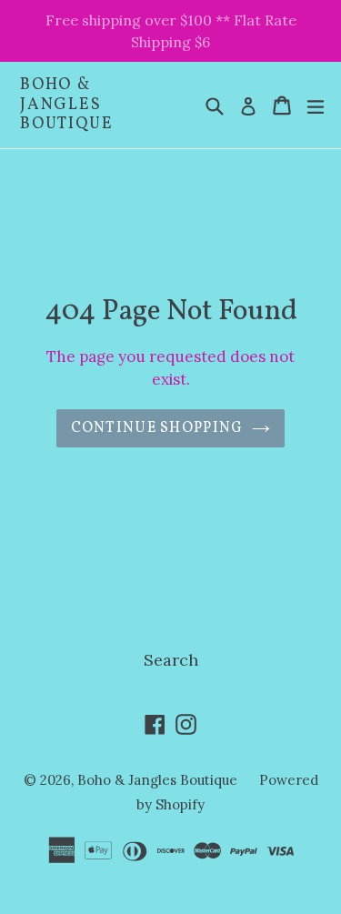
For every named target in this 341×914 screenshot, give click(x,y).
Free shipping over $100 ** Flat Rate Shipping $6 (170, 31)
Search (171, 659)
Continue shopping (157, 428)
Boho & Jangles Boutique (66, 105)
